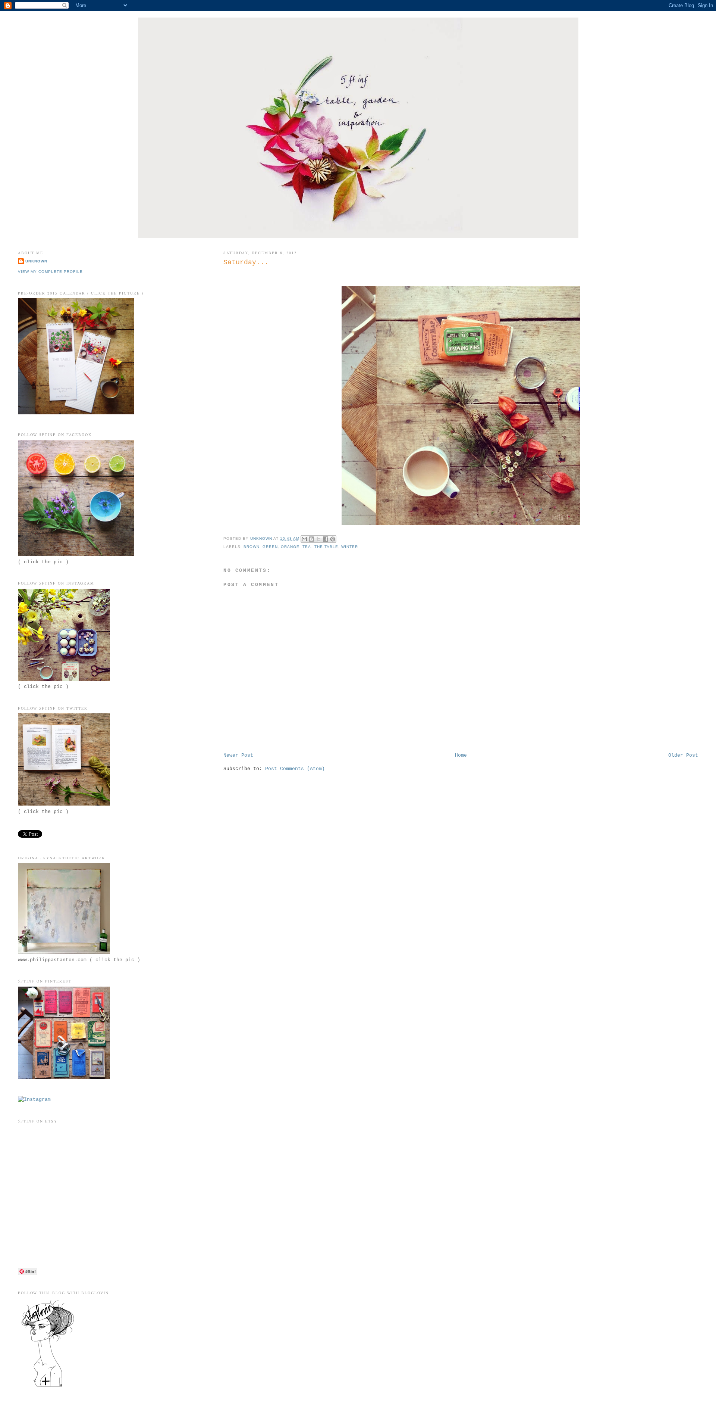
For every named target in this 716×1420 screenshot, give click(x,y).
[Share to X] (318, 539)
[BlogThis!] (311, 539)
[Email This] (304, 539)
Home (461, 755)
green (270, 547)
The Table (326, 547)
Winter (349, 547)
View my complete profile (50, 272)
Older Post (683, 755)
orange (290, 547)
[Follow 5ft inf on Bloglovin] (48, 1386)
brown (252, 547)
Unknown (36, 261)
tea (306, 547)
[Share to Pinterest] (332, 539)
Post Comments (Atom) (295, 769)
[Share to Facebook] (325, 539)
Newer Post (238, 755)
